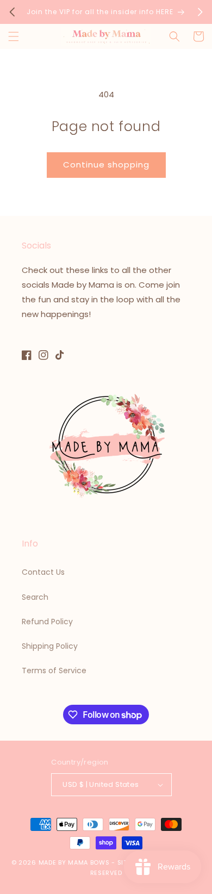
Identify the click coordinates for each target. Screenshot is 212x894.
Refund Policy (47, 621)
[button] (14, 36)
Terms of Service (54, 670)
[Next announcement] (200, 12)
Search (35, 597)
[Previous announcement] (12, 12)
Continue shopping (106, 164)
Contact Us (43, 572)
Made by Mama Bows (74, 862)
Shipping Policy (50, 646)
